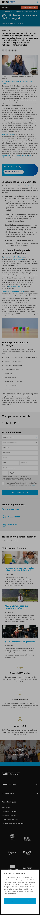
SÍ (27, 901)
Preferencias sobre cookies (20, 908)
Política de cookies (10, 893)
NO (12, 901)
